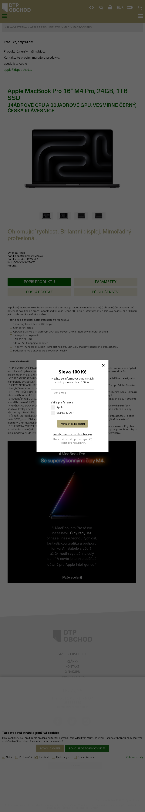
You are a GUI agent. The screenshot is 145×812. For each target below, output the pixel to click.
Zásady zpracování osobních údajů (72, 434)
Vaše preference (62, 402)
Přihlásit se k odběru (72, 423)
